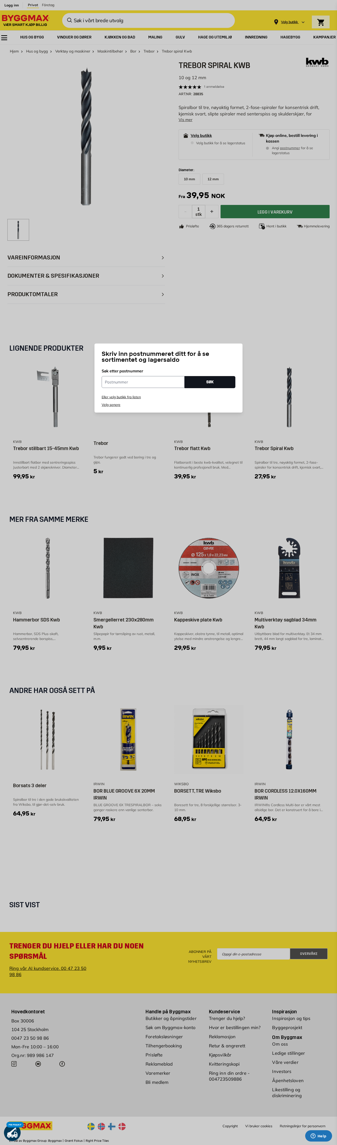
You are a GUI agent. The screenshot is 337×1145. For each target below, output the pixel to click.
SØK (210, 382)
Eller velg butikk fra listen (121, 397)
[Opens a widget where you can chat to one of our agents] (318, 1136)
